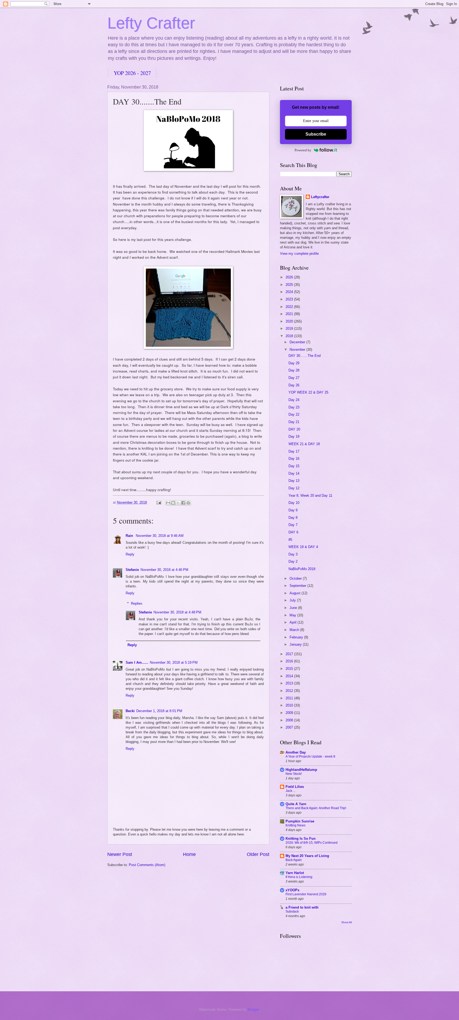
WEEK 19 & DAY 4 (303, 547)
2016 (290, 661)
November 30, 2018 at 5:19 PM (174, 662)
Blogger (253, 1009)
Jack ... (290, 791)
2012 (290, 691)
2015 (290, 669)
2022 (290, 307)
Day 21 (293, 422)
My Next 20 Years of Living (307, 856)
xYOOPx (292, 890)
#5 (290, 540)
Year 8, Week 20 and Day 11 (310, 496)
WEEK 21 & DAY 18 (304, 444)
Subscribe (315, 134)
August (295, 593)
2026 (290, 277)
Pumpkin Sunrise (300, 821)
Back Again (294, 860)
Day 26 (293, 385)
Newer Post (119, 854)
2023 (290, 299)
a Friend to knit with (302, 907)
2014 (290, 676)
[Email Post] (158, 502)
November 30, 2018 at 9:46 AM (160, 536)
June (294, 608)
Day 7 (293, 525)
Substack (292, 911)
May (293, 615)
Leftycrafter (320, 197)
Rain (130, 536)
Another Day (296, 752)
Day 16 (293, 459)
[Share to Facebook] (183, 502)
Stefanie (132, 570)
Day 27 (293, 378)
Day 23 (293, 407)
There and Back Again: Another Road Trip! (316, 808)
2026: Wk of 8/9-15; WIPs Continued (312, 843)
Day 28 (293, 370)
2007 (290, 727)
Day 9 (293, 510)
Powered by (303, 150)
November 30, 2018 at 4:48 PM (177, 612)
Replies (136, 603)
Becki (130, 711)
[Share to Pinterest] (188, 502)
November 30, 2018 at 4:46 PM (164, 570)
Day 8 (293, 518)
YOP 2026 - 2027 (132, 73)
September (298, 586)
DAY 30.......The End (304, 356)
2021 (290, 314)
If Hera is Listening (299, 877)
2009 (290, 713)
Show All (346, 922)
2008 (290, 720)
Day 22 (293, 414)
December (298, 342)
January (296, 644)
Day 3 (293, 554)
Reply (130, 554)
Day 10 (293, 503)
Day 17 (293, 451)
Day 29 (293, 363)
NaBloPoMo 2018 (301, 569)
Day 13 (293, 481)
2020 (290, 321)
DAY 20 (294, 429)
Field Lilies (295, 787)
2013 (290, 683)
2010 (290, 705)
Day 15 (293, 466)
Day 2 (293, 561)
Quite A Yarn (296, 804)
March (295, 630)
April (294, 622)
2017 (290, 654)
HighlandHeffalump (301, 770)
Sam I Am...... (137, 662)
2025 (290, 285)
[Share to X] (178, 502)
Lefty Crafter (151, 23)
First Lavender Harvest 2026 (306, 894)
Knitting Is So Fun (301, 839)
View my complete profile (299, 254)
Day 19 (293, 436)
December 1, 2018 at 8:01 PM (159, 711)
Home (189, 854)
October (296, 578)
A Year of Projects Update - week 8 (310, 756)
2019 (290, 329)
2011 (290, 698)
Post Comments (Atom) (147, 865)
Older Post (258, 854)
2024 (290, 292)
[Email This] (168, 502)
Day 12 (293, 488)
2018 (290, 336)
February (297, 637)
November (298, 350)
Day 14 (293, 473)
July (293, 600)
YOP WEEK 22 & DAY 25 (308, 392)
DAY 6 (293, 532)
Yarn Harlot (295, 873)
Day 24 (293, 400)
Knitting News (295, 825)
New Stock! (294, 774)
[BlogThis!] (173, 502)
